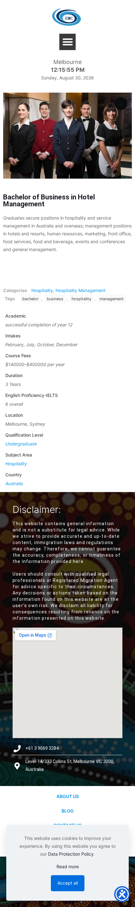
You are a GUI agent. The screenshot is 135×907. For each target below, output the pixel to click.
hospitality (81, 298)
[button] (67, 42)
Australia (14, 483)
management (112, 298)
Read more (68, 866)
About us (68, 796)
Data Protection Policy (71, 854)
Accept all (67, 883)
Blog (68, 810)
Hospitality (42, 290)
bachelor (30, 298)
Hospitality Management (80, 290)
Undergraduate (21, 443)
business (55, 298)
